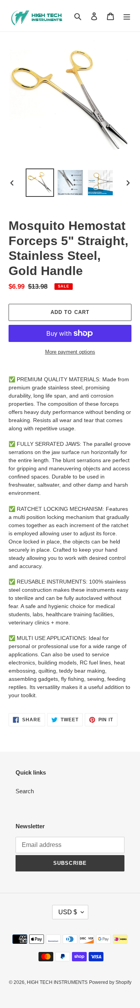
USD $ (67, 912)
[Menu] (127, 15)
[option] (39, 183)
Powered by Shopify (110, 982)
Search (25, 791)
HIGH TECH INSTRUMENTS (57, 982)
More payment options (70, 352)
